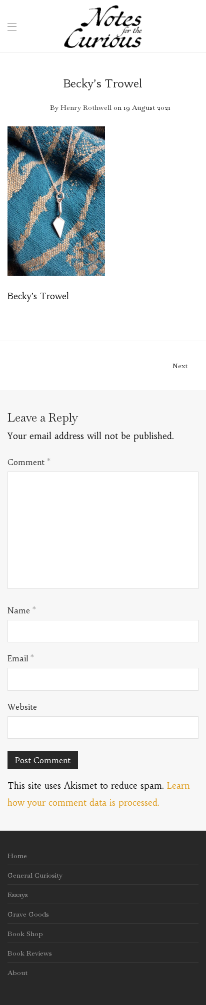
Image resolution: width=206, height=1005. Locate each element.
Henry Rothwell (86, 107)
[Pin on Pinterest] (195, 311)
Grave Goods (28, 914)
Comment (29, 462)
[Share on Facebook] (166, 311)
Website (22, 707)
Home (17, 855)
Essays (18, 894)
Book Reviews (30, 953)
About (18, 972)
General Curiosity (35, 875)
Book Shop (25, 933)
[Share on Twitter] (180, 311)
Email (21, 658)
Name (22, 610)
